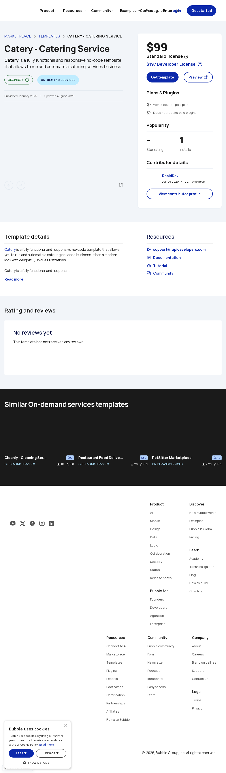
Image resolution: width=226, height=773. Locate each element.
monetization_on (149, 104)
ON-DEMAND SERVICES (19, 464)
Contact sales (152, 10)
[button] (37, 762)
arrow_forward (21, 185)
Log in (176, 10)
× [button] (65, 725)
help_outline (186, 56)
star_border (67, 464)
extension (149, 112)
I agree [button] (21, 753)
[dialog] (37, 745)
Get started (201, 10)
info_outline (27, 80)
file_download (58, 464)
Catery (10, 249)
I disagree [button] (51, 753)
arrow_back (9, 185)
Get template (162, 77)
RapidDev (170, 175)
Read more (46, 745)
